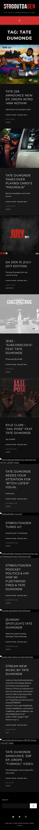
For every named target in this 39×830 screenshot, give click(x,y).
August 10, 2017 (11, 206)
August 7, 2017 (10, 285)
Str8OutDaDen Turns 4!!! (18, 525)
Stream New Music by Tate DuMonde (17, 670)
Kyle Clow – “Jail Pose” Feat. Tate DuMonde (19, 429)
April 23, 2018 (10, 119)
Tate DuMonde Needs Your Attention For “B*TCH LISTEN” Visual (18, 479)
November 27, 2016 (12, 543)
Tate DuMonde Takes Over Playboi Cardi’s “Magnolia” (19, 181)
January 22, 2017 (11, 449)
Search (5, 800)
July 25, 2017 (10, 369)
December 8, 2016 (11, 503)
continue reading (16, 115)
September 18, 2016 (12, 646)
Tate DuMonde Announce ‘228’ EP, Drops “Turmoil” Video (19, 758)
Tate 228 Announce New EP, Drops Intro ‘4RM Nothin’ (19, 97)
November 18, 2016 (12, 600)
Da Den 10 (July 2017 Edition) (18, 264)
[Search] (33, 805)
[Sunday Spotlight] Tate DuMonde (19, 623)
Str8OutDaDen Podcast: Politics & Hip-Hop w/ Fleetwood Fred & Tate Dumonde (18, 577)
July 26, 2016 (10, 782)
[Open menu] (19, 21)
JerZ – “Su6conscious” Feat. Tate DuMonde (19, 347)
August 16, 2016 (10, 729)
